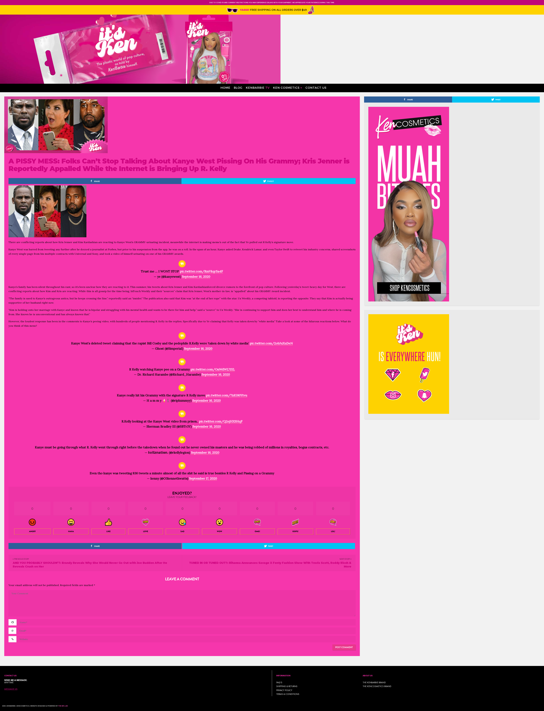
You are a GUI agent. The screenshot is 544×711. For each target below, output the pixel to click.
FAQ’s (279, 682)
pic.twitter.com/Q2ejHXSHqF (221, 421)
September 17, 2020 (203, 478)
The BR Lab (63, 706)
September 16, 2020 (196, 277)
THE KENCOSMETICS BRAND (377, 686)
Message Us (10, 689)
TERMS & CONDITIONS (287, 694)
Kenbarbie (258, 87)
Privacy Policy (284, 690)
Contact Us (315, 87)
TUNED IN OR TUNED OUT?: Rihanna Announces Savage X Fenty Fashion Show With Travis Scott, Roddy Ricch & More (270, 564)
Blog (238, 87)
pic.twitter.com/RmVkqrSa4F (201, 271)
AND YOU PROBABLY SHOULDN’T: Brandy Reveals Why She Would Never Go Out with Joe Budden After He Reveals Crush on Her (90, 564)
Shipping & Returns (286, 686)
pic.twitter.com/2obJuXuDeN (271, 343)
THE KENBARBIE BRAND (374, 682)
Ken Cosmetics (286, 87)
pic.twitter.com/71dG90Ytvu (226, 395)
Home (225, 87)
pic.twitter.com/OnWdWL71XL (213, 369)
